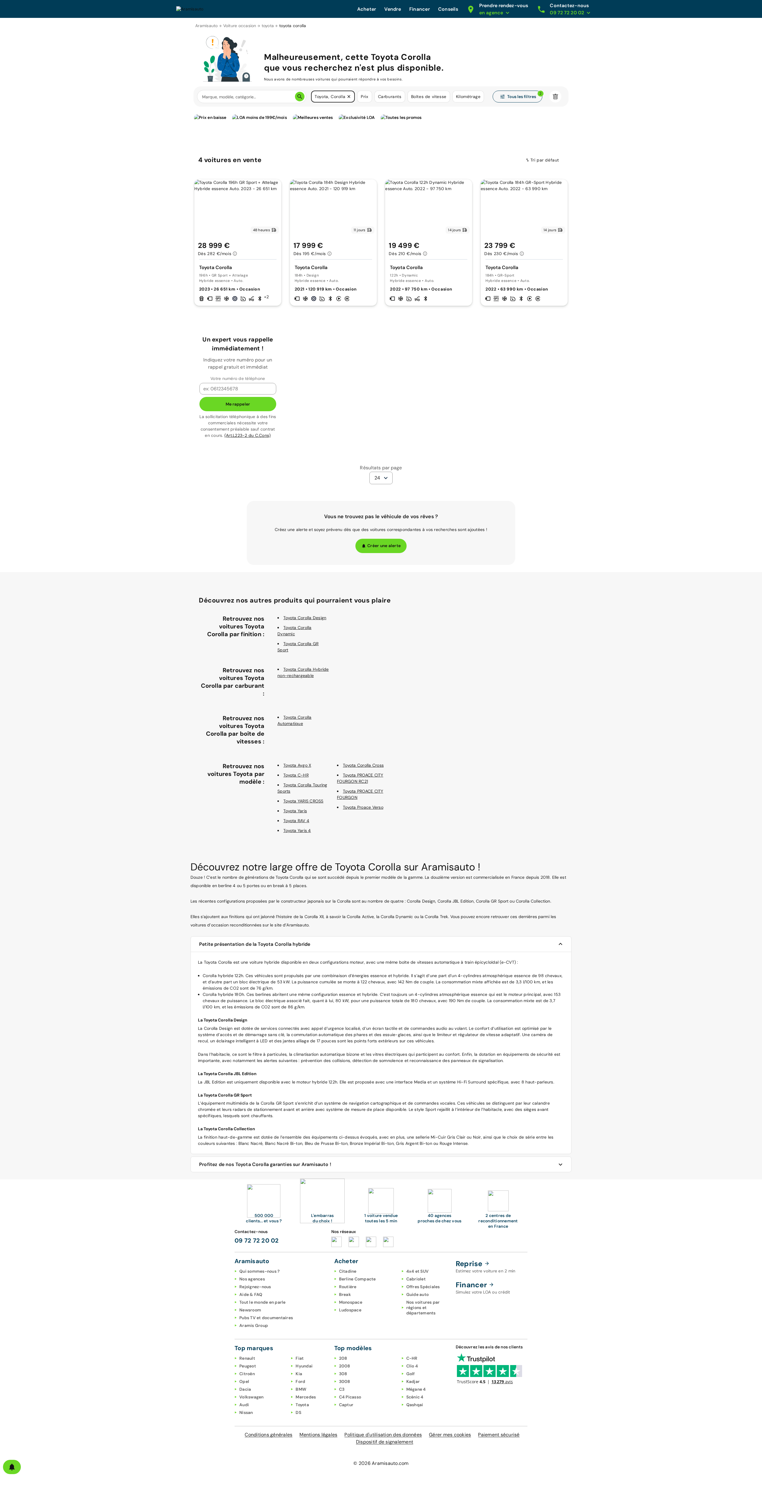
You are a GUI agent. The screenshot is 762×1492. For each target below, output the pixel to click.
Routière (348, 1286)
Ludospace (350, 1310)
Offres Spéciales (423, 1286)
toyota (268, 25)
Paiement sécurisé (498, 1435)
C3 (342, 1389)
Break (345, 1294)
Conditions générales (268, 1435)
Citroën (247, 1373)
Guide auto (417, 1294)
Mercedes (306, 1397)
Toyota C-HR (296, 775)
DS (298, 1412)
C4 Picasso (350, 1397)
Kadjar (413, 1381)
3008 (344, 1381)
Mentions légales (318, 1435)
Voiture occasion (239, 25)
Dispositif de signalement (384, 1442)
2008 (344, 1366)
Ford (300, 1381)
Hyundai (304, 1366)
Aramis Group (253, 1325)
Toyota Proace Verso (363, 807)
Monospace (350, 1302)
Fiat (300, 1358)
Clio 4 (412, 1366)
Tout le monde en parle (262, 1302)
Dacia (245, 1389)
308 (343, 1373)
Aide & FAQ (251, 1294)
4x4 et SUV (417, 1271)
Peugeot (247, 1366)
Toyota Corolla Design (304, 617)
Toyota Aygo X (297, 765)
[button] (348, 96)
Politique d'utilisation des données (383, 1435)
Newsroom (250, 1310)
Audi (244, 1404)
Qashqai (414, 1404)
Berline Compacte (357, 1279)
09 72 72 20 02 (257, 1240)
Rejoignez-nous (255, 1286)
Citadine (348, 1271)
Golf (410, 1373)
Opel (244, 1381)
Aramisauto (206, 25)
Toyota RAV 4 (296, 820)
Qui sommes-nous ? (259, 1271)
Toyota (302, 1404)
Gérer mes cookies (450, 1435)
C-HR (412, 1358)
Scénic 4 (415, 1397)
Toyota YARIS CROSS (303, 801)
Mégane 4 (416, 1389)
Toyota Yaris (295, 810)
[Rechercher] (300, 96)
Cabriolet (416, 1279)
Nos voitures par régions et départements (423, 1308)
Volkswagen (251, 1397)
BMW (301, 1389)
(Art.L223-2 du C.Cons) (247, 435)
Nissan (246, 1412)
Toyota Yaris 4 (297, 830)
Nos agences (252, 1279)
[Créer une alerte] (12, 1467)
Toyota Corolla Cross (363, 765)
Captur (346, 1404)
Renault (247, 1358)
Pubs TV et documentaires (266, 1317)
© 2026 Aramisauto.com (380, 1463)
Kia (299, 1373)
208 (343, 1358)
